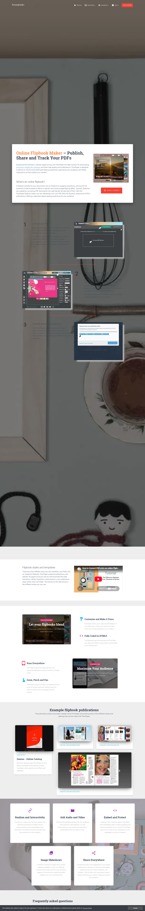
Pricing (78, 5)
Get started (127, 5)
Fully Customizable (46, 620)
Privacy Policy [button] (87, 908)
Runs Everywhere (95, 664)
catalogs (36, 167)
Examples (103, 5)
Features (89, 5)
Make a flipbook (111, 190)
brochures (20, 167)
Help (115, 5)
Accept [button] (135, 908)
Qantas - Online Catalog (29, 758)
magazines (28, 167)
